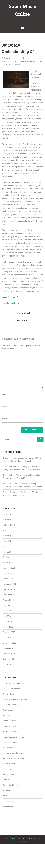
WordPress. (17, 838)
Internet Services (10, 742)
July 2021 (7, 541)
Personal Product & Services (14, 758)
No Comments (29, 61)
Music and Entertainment (13, 753)
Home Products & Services (14, 737)
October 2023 (9, 525)
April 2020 (7, 621)
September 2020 (10, 595)
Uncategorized (9, 801)
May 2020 (7, 616)
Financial (6, 715)
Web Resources (9, 806)
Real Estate (7, 769)
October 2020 (9, 589)
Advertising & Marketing (13, 683)
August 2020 (8, 600)
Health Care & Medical (11, 64)
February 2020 (9, 632)
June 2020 (7, 611)
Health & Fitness (10, 726)
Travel (5, 796)
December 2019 (9, 643)
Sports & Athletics (10, 785)
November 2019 (9, 648)
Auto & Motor (8, 694)
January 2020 (8, 637)
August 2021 (8, 536)
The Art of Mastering (10, 303)
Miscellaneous (9, 747)
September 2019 (10, 659)
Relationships (8, 774)
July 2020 (7, 605)
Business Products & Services (15, 699)
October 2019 (9, 653)
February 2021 (9, 568)
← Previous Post (21, 313)
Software (7, 780)
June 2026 (7, 514)
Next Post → (23, 320)
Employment (8, 710)
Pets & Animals (9, 763)
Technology (8, 790)
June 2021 (7, 546)
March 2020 (8, 627)
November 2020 (9, 584)
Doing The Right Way (11, 297)
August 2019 (8, 664)
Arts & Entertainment (11, 688)
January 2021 (8, 573)
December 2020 (9, 578)
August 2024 (8, 520)
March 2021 (8, 562)
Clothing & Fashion (11, 705)
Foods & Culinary (10, 721)
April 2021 (7, 557)
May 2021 (7, 552)
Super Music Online (22, 10)
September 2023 (10, 530)
